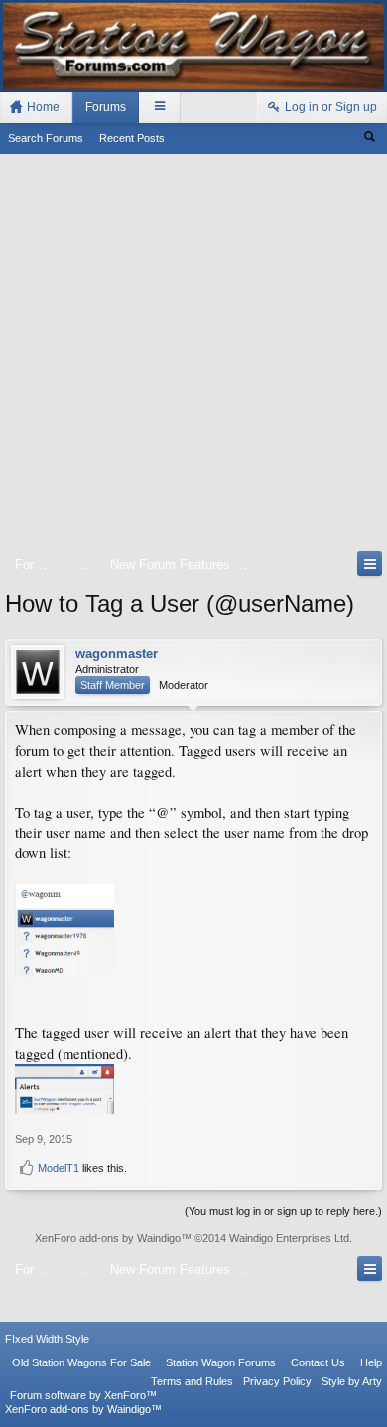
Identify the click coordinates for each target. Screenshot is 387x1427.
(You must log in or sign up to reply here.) (283, 1211)
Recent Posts (132, 138)
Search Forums (45, 138)
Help (371, 1362)
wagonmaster (116, 653)
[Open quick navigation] (369, 563)
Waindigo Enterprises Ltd (289, 1238)
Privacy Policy (277, 1381)
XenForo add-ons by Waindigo (108, 1238)
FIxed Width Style (47, 1339)
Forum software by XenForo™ (83, 1395)
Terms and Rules (192, 1381)
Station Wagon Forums (221, 1362)
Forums (105, 107)
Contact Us (318, 1362)
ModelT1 (58, 1168)
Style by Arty (352, 1381)
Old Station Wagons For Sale (81, 1362)
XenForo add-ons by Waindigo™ (83, 1409)
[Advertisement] (193, 356)
